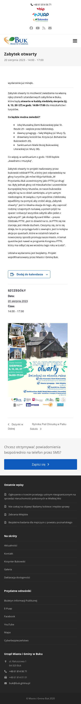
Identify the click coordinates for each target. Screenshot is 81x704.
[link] (40, 10)
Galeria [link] (8, 569)
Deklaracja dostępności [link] (17, 577)
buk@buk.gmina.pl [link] (19, 683)
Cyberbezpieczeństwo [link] (16, 640)
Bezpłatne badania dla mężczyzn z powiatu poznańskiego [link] (40, 522)
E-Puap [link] (8, 608)
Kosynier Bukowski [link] (14, 561)
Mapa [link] (7, 632)
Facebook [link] (9, 616)
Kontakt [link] (8, 553)
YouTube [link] (9, 624)
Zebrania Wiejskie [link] (18, 514)
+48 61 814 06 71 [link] (43, 4)
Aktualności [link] (10, 545)
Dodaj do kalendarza (30, 274)
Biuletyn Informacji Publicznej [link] (20, 600)
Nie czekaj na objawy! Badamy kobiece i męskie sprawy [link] (39, 506)
